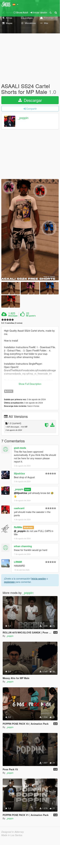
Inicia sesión (38, 578)
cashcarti (19, 508)
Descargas (12, 316)
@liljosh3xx (20, 493)
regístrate (9, 581)
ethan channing (23, 546)
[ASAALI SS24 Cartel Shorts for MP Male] (30, 229)
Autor (27, 489)
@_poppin (20, 531)
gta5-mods (20, 447)
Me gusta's (31, 316)
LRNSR (18, 561)
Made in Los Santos (11, 835)
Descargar (32, 100)
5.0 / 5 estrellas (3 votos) (11, 323)
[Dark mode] (50, 12)
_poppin (23, 118)
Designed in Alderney (12, 831)
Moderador (28, 527)
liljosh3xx (19, 473)
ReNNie (18, 527)
